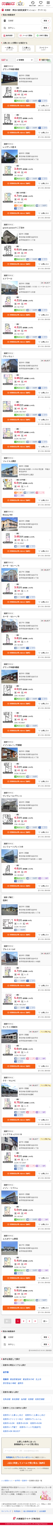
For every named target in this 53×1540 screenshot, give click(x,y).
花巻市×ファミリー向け (13, 1419)
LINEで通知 (43, 35)
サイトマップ (6, 1511)
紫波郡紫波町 (15, 1379)
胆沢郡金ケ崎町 (9, 1383)
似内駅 (24, 1399)
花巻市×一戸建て (10, 1427)
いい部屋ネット (7, 1481)
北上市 (38, 1379)
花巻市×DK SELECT (11, 1431)
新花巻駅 (16, 1399)
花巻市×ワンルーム (33, 1419)
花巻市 (6, 1379)
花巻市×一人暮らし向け (13, 1415)
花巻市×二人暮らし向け (35, 1415)
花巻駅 (31, 1399)
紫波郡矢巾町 (28, 1379)
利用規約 (17, 1511)
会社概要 (42, 1511)
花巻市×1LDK (9, 1423)
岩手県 (6, 1372)
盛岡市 (20, 1383)
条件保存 (9, 35)
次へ (45, 1321)
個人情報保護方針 (29, 1511)
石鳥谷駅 (7, 1399)
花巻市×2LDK (22, 1423)
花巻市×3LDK (36, 1423)
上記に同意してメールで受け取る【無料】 (26, 1463)
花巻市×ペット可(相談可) (30, 1427)
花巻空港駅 (40, 1399)
